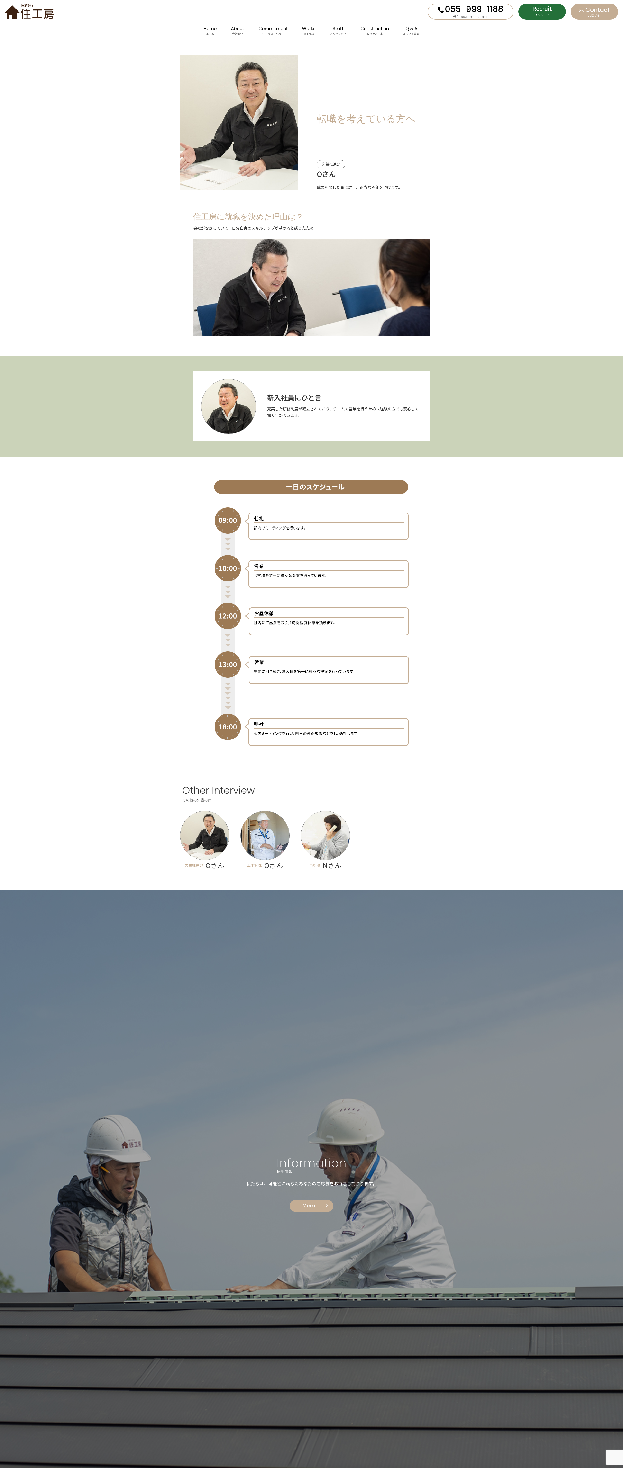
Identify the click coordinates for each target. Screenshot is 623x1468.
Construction (374, 31)
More (309, 1206)
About (237, 31)
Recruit (542, 10)
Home (210, 31)
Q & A (411, 31)
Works (309, 31)
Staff (338, 31)
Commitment (273, 31)
